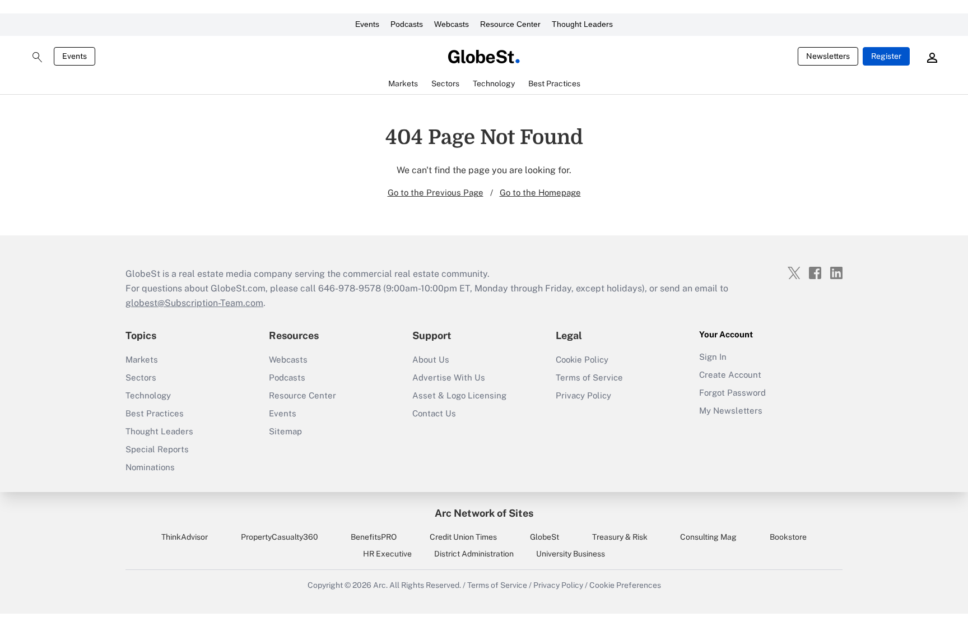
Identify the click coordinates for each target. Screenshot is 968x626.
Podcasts (406, 24)
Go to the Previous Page (435, 192)
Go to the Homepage (540, 192)
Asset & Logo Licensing (459, 395)
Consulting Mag (708, 536)
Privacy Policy (583, 395)
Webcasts (451, 24)
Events (367, 24)
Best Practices (154, 413)
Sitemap (285, 431)
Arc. (380, 585)
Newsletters (828, 56)
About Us (430, 359)
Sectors (140, 377)
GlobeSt (544, 536)
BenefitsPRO (374, 536)
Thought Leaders (582, 24)
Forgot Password (732, 392)
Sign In (713, 356)
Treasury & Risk (620, 536)
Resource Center (510, 24)
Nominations (150, 467)
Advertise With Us (448, 377)
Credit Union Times (463, 536)
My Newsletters (730, 410)
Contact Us (434, 413)
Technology (148, 395)
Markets (141, 359)
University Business (570, 553)
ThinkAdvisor (184, 536)
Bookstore (788, 536)
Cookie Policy (582, 359)
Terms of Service (589, 377)
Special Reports (157, 449)
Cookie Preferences (625, 585)
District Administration (474, 553)
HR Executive (387, 553)
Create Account (730, 374)
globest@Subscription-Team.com (194, 303)
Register (886, 56)
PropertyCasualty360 (279, 536)
